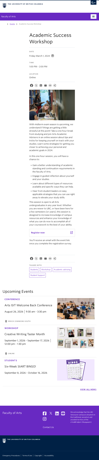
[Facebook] (31, 86)
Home (4, 24)
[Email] (45, 86)
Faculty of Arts (8, 16)
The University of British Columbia (42, 5)
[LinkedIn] (41, 86)
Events (12, 24)
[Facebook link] (45, 414)
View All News (88, 389)
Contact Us (48, 427)
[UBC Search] (93, 3)
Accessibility (49, 455)
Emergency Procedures (11, 455)
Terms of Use (27, 455)
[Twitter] (36, 86)
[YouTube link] (64, 414)
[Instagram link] (45, 420)
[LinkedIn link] (58, 414)
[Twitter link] (52, 414)
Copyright (38, 455)
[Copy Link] (50, 86)
